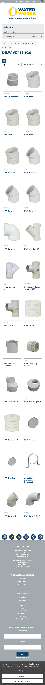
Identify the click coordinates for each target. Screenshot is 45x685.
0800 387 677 (19, 2)
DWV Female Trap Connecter (11, 365)
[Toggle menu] (3, 3)
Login (27, 2)
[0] (39, 2)
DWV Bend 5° (29, 97)
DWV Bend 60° (30, 211)
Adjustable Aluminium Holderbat (29, 480)
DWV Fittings (7, 47)
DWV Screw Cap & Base (10, 441)
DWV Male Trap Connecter (30, 365)
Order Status (22, 584)
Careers (23, 608)
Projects (22, 600)
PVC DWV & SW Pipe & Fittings (26, 43)
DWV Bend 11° (9, 135)
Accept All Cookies (22, 681)
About (22, 606)
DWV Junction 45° (31, 249)
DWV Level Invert (10, 402)
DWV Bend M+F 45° (11, 516)
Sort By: (17, 64)
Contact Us (22, 611)
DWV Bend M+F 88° (32, 516)
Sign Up (35, 2)
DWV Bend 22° (9, 173)
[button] (23, 36)
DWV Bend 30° (30, 173)
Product (11, 43)
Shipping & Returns (22, 619)
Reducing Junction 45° (11, 288)
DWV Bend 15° (30, 135)
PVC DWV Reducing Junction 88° (32, 288)
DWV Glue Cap (9, 478)
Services (22, 603)
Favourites (23, 579)
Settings (22, 671)
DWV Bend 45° (9, 211)
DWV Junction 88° (10, 325)
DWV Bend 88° (9, 249)
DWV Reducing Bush (32, 402)
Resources (22, 598)
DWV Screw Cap (31, 440)
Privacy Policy (22, 613)
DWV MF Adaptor (10, 97)
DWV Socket (29, 325)
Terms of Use (22, 616)
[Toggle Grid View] (4, 61)
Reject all (22, 676)
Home (5, 43)
